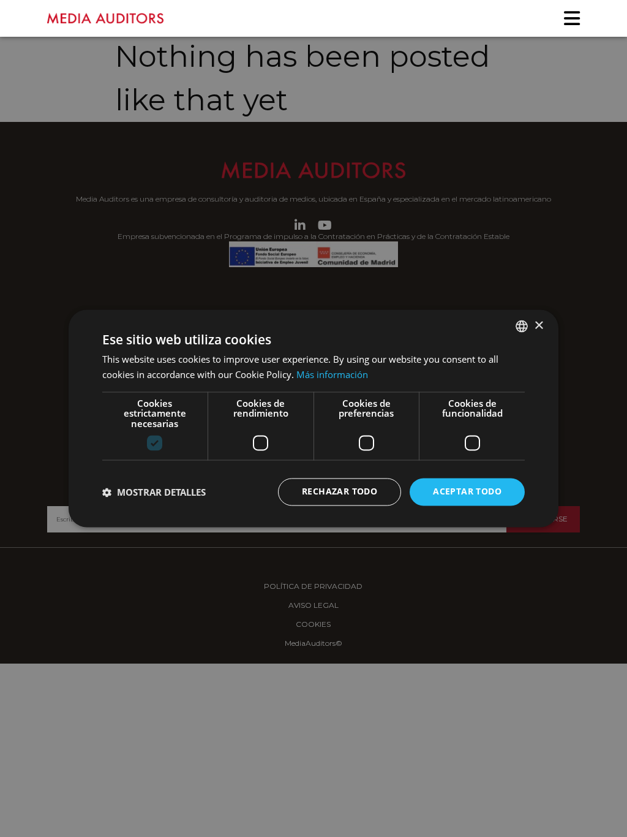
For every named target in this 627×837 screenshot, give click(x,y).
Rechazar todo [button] (339, 492)
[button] (154, 492)
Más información (332, 375)
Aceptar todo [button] (467, 492)
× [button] (538, 325)
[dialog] (313, 418)
